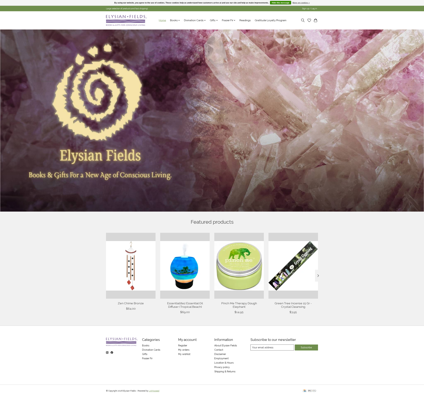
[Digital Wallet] (312, 391)
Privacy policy (222, 367)
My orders (183, 349)
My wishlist (184, 354)
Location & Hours (224, 362)
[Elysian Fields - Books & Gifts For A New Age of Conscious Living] (126, 20)
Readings (245, 20)
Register (182, 345)
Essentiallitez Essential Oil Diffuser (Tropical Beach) (185, 304)
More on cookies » (301, 3)
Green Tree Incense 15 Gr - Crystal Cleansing (293, 304)
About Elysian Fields (225, 345)
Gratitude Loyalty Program (270, 20)
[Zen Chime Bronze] (131, 266)
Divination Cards (151, 349)
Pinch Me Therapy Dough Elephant (239, 304)
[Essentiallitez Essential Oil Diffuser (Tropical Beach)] (185, 266)
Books (145, 345)
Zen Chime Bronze (131, 303)
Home (162, 20)
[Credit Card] (305, 391)
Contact (218, 349)
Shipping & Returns (224, 371)
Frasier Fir (147, 358)
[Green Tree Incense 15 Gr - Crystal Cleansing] (293, 266)
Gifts (144, 354)
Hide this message (280, 3)
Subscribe (306, 347)
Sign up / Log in (309, 8)
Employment (221, 358)
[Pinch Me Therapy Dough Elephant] (239, 266)
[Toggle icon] (302, 20)
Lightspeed (154, 391)
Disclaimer (220, 354)
